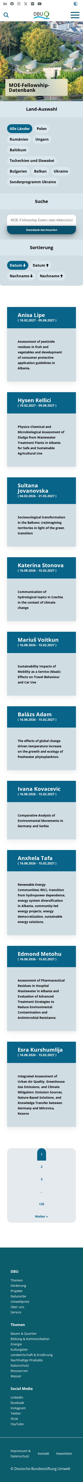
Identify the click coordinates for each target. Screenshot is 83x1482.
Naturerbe (18, 1296)
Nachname (20, 276)
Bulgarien (18, 171)
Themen (17, 1280)
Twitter (16, 1413)
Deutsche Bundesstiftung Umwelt (42, 1468)
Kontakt (43, 1453)
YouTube (17, 1424)
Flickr (14, 1419)
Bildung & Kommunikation (30, 1339)
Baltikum (18, 150)
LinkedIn (17, 1397)
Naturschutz (20, 1365)
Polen (42, 128)
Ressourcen (19, 1371)
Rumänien (19, 139)
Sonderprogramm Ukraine (33, 181)
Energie (16, 1344)
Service (16, 1312)
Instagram (18, 1408)
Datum (16, 265)
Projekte (17, 1291)
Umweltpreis (20, 1301)
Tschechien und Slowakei (32, 160)
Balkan (40, 171)
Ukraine (61, 171)
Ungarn (42, 139)
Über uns (17, 1307)
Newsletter (64, 1453)
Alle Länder (20, 128)
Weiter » (41, 1216)
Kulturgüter (19, 1349)
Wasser (16, 1376)
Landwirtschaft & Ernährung (32, 1355)
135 (41, 1204)
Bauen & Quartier (24, 1333)
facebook (17, 1403)
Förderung (18, 1285)
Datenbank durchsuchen (41, 230)
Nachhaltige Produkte (27, 1360)
